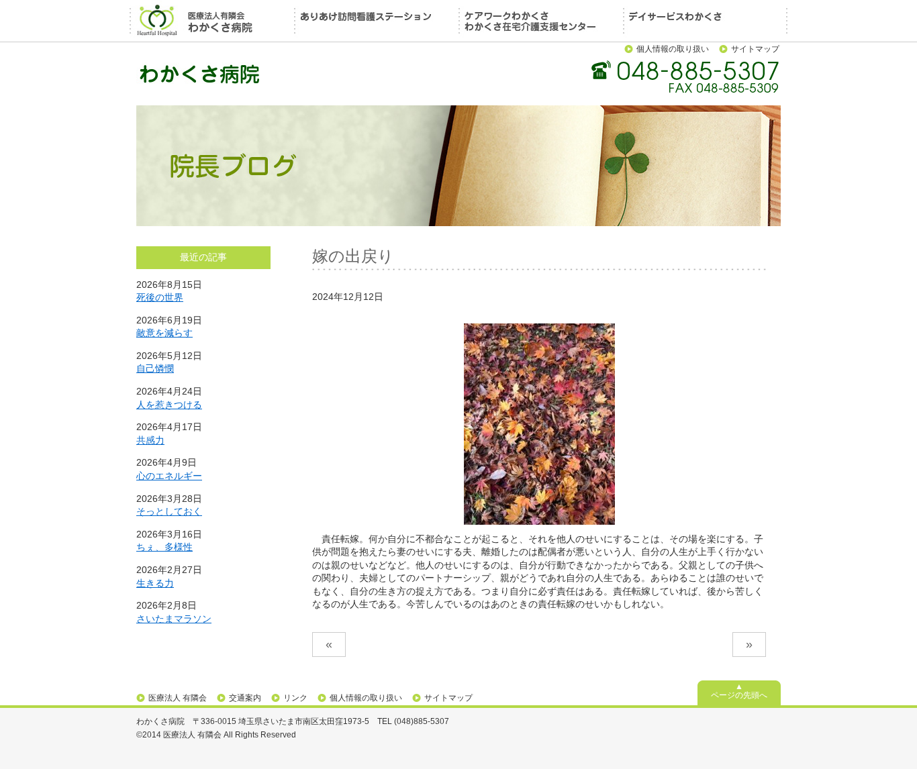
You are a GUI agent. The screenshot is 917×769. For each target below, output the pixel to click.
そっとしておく (169, 511)
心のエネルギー (169, 475)
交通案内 (245, 698)
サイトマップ (755, 49)
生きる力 (155, 583)
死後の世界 (159, 297)
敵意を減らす (164, 332)
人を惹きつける (169, 404)
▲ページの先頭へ (739, 691)
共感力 (150, 440)
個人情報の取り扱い (672, 49)
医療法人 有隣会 (177, 698)
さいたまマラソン (173, 618)
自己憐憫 (155, 368)
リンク (295, 698)
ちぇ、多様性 (164, 547)
